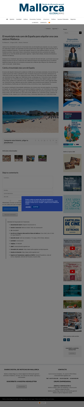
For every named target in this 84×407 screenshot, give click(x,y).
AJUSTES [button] (28, 207)
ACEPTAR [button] (35, 207)
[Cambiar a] (49, 22)
